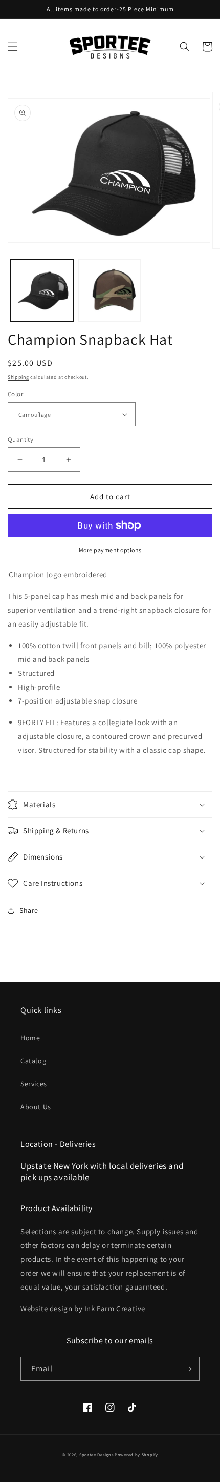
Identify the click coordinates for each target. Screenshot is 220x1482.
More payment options (110, 550)
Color (15, 393)
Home (30, 1037)
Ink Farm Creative (114, 1308)
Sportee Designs (96, 1454)
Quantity (20, 439)
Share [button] (28, 910)
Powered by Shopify (136, 1454)
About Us (35, 1107)
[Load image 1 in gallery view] (41, 290)
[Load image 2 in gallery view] (109, 290)
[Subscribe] (188, 1369)
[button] (13, 46)
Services (33, 1083)
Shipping (18, 377)
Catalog (33, 1060)
